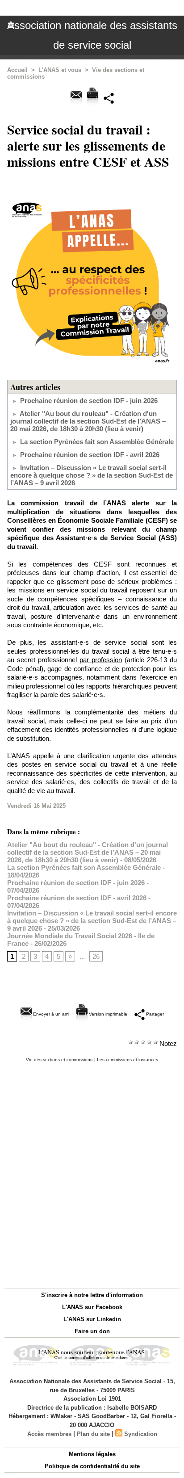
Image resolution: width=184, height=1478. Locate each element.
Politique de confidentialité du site (92, 1466)
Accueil (17, 70)
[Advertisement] (87, 1173)
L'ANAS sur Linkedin (92, 1319)
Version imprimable (107, 1014)
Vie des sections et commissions (59, 1059)
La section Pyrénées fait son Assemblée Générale (97, 441)
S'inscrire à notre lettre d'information (92, 1295)
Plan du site (93, 1434)
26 (96, 956)
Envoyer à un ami (50, 1014)
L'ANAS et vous (59, 70)
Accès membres (49, 1434)
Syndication (140, 1434)
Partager (154, 1014)
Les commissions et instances (127, 1059)
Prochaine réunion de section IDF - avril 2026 (89, 454)
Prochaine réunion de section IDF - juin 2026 (89, 400)
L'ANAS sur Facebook (92, 1307)
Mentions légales (92, 1454)
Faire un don (92, 1331)
